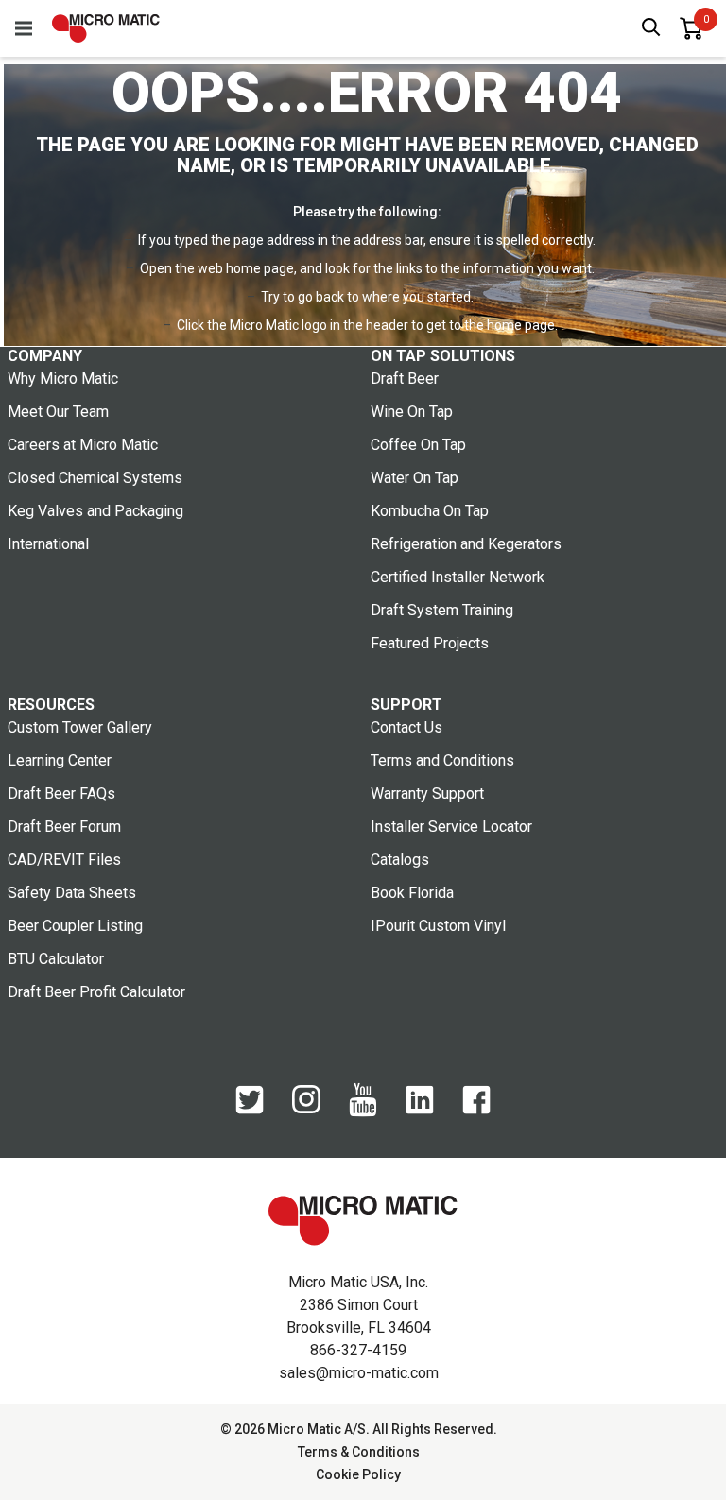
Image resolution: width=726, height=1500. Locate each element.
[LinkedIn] (420, 1109)
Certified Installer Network (457, 577)
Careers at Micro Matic (83, 445)
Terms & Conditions (359, 1451)
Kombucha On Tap (430, 511)
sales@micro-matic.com (359, 1373)
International (48, 544)
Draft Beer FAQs (61, 793)
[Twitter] (249, 1109)
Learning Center (60, 760)
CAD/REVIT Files (64, 860)
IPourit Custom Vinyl (438, 926)
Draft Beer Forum (64, 827)
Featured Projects (430, 643)
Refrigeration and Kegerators (466, 544)
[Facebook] (476, 1109)
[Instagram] (306, 1108)
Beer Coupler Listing (75, 926)
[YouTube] (363, 1112)
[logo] (106, 28)
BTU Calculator (56, 959)
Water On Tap (414, 478)
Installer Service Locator (451, 827)
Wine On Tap (412, 412)
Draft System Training (442, 610)
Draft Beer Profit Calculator (96, 992)
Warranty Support (427, 793)
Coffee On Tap (418, 445)
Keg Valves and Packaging (95, 511)
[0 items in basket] (691, 28)
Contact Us (406, 727)
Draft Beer (405, 379)
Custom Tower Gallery (80, 727)
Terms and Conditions (442, 760)
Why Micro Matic (63, 379)
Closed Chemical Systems (95, 478)
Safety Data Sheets (72, 893)
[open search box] (651, 29)
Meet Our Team (58, 412)
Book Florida (412, 893)
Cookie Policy (358, 1474)
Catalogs (400, 860)
